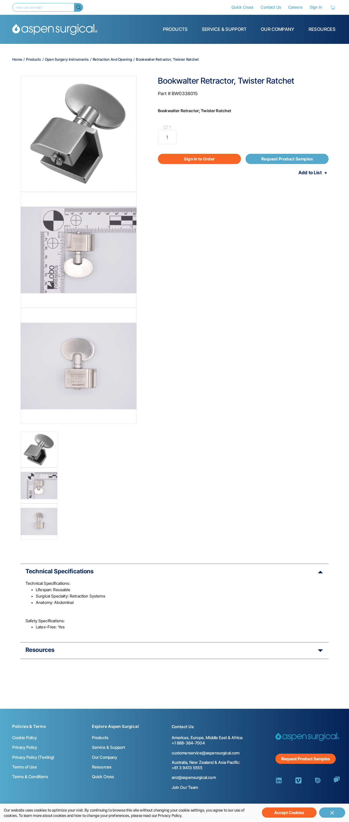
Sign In (316, 7)
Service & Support (224, 29)
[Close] (332, 812)
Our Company (278, 29)
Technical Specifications (60, 571)
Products (175, 29)
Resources (322, 29)
